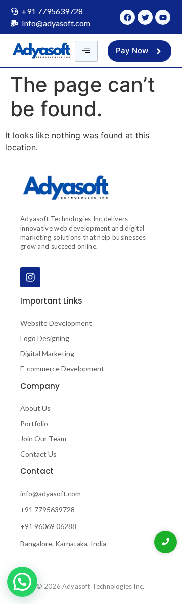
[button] (22, 582)
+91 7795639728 (47, 509)
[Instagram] (30, 277)
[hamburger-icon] (86, 51)
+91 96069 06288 (48, 526)
